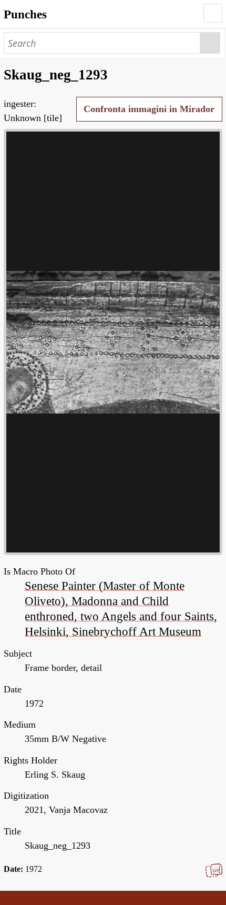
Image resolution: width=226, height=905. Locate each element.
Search (210, 43)
